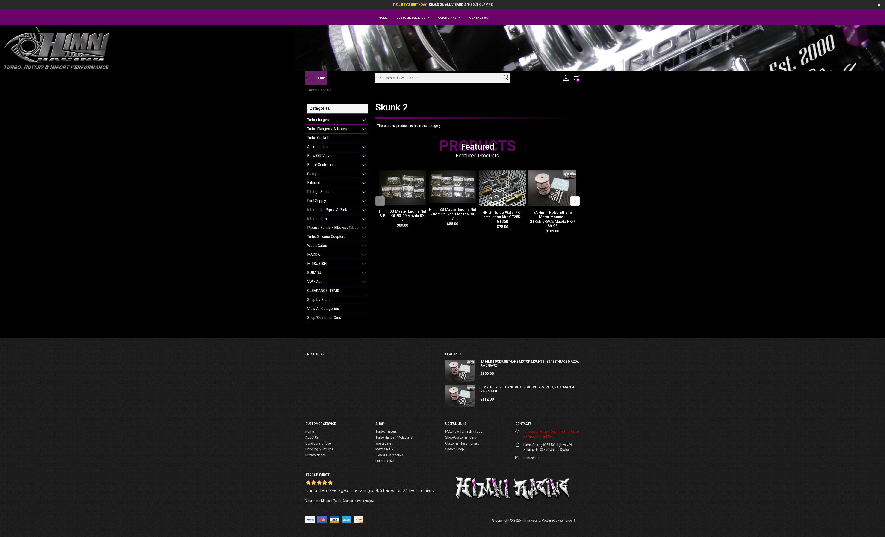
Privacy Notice (315, 455)
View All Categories (323, 308)
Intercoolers (317, 219)
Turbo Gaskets (318, 138)
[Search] (506, 78)
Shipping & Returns (319, 449)
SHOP (320, 78)
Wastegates (384, 443)
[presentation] (380, 201)
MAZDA (313, 254)
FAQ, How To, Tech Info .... (463, 431)
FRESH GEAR (384, 461)
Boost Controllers (321, 165)
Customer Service (410, 17)
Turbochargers (318, 120)
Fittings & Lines (320, 192)
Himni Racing (531, 520)
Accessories (317, 147)
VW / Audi (315, 281)
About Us (312, 437)
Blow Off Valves (320, 156)
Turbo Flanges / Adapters (327, 129)
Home (383, 17)
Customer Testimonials (462, 443)
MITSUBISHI (317, 263)
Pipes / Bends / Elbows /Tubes (333, 227)
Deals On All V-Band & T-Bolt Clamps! (461, 4)
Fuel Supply (316, 201)
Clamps (313, 174)
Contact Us (478, 17)
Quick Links (447, 17)
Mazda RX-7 (384, 449)
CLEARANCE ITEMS (323, 290)
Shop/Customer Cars (324, 317)
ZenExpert (567, 520)
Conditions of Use (318, 443)
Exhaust (313, 183)
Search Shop (454, 449)
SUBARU (314, 272)
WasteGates (317, 245)
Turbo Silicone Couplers (326, 236)
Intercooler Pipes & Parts (327, 210)
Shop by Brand (318, 299)
